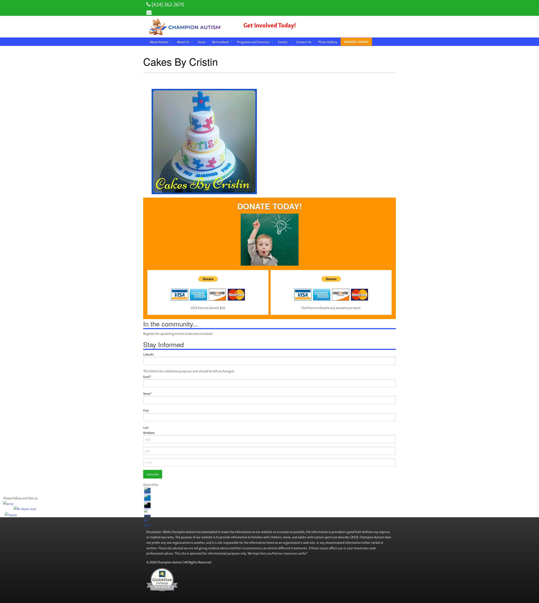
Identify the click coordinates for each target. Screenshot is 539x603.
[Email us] (149, 12)
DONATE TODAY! (356, 41)
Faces (201, 41)
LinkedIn (148, 354)
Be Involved (220, 41)
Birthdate (149, 432)
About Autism (159, 41)
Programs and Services (253, 41)
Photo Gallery (327, 41)
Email (147, 376)
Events (283, 41)
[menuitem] (159, 42)
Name (147, 393)
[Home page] (185, 26)
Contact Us (303, 41)
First (146, 410)
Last (145, 427)
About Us (183, 41)
